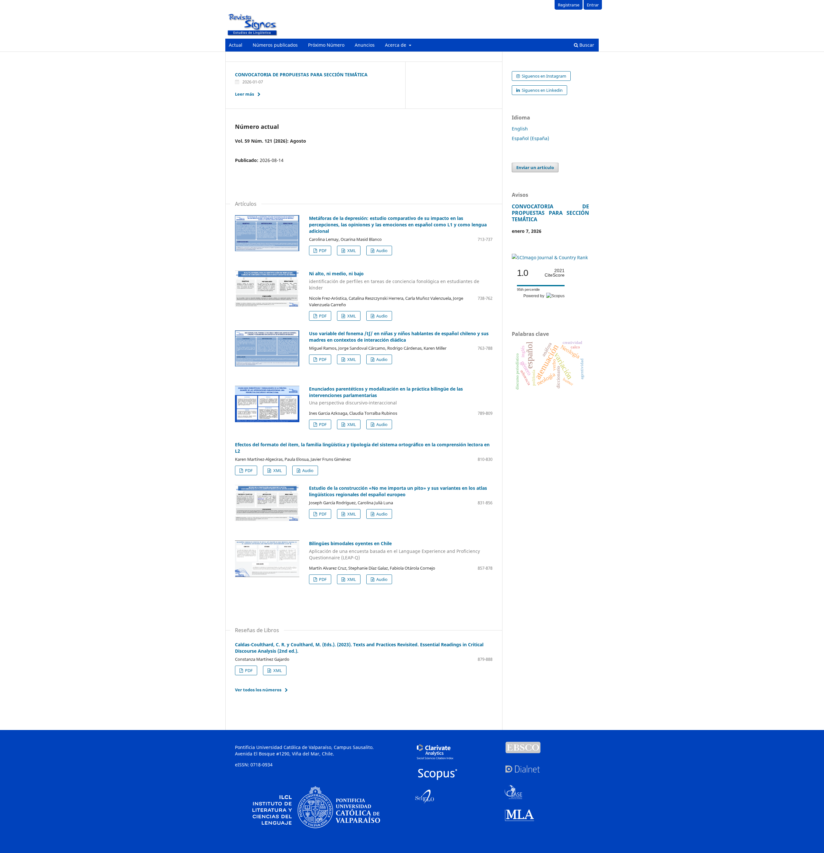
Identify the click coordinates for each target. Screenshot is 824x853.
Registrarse (568, 5)
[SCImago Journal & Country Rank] (550, 257)
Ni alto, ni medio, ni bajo (394, 280)
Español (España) (530, 138)
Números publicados (275, 45)
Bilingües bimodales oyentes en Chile (394, 550)
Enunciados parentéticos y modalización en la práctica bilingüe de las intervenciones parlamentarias (386, 396)
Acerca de (396, 45)
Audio (381, 250)
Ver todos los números (258, 690)
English (520, 129)
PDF (322, 250)
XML (351, 250)
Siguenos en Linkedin (542, 90)
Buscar (586, 45)
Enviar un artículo (535, 167)
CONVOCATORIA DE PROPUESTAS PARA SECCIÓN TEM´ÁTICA (301, 74)
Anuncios (365, 45)
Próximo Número (326, 45)
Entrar (593, 5)
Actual (235, 45)
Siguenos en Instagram (543, 76)
